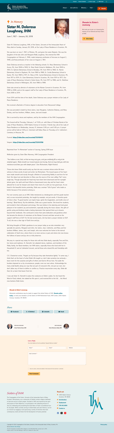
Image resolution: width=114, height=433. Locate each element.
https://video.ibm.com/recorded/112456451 (28, 137)
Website (71, 347)
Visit (91, 8)
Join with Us (74, 8)
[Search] (106, 1)
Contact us (62, 408)
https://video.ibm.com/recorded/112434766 (28, 142)
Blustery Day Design (15, 426)
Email (50, 347)
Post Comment (33, 374)
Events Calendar (82, 1)
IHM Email (101, 1)
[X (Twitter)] (62, 413)
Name (31, 347)
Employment (62, 402)
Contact (75, 1)
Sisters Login (92, 1)
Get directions (63, 399)
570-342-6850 (63, 405)
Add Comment (33, 353)
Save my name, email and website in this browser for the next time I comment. (46, 368)
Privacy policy (104, 424)
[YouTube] (65, 413)
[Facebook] (58, 413)
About (65, 8)
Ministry (83, 8)
